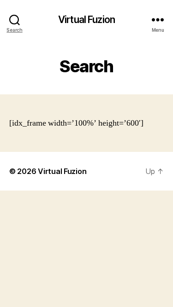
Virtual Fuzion (86, 19)
